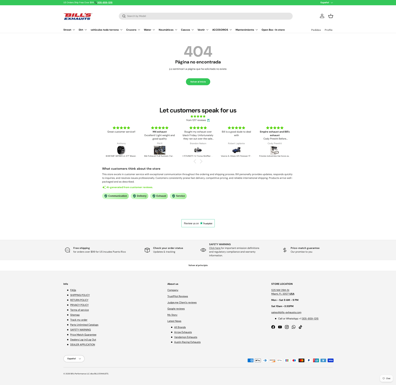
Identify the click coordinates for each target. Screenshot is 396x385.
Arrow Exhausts (183, 332)
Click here (215, 248)
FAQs (73, 290)
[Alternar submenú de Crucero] (139, 30)
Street (67, 29)
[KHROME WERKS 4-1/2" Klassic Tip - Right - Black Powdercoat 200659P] (121, 150)
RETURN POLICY (79, 300)
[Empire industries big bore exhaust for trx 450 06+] (274, 150)
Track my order (78, 319)
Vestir (201, 29)
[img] (198, 116)
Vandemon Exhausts (185, 337)
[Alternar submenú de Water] (154, 30)
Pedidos (316, 30)
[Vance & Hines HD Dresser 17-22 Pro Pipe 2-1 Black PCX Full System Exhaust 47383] (236, 150)
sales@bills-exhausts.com (286, 312)
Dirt (81, 29)
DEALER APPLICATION (82, 344)
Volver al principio (198, 265)
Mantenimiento (245, 29)
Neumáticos (166, 29)
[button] (330, 16)
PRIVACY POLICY (79, 305)
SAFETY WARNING (80, 329)
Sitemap (75, 314)
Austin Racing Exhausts (187, 342)
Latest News (174, 321)
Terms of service (79, 310)
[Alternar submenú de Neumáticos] (176, 30)
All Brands (180, 327)
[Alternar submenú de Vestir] (207, 30)
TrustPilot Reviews (177, 296)
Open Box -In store (273, 29)
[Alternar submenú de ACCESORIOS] (230, 30)
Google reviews (176, 308)
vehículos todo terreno (105, 29)
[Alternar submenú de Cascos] (192, 30)
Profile (329, 30)
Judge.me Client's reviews (182, 302)
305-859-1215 (310, 318)
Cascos (185, 29)
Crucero (131, 29)
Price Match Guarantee (83, 334)
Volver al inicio (198, 81)
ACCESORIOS (220, 29)
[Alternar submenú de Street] (74, 30)
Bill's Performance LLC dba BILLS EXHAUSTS (89, 373)
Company (172, 290)
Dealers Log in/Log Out (83, 339)
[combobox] (206, 16)
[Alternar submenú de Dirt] (86, 30)
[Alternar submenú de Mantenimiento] (256, 30)
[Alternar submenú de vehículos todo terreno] (121, 30)
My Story (172, 314)
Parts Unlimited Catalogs (84, 324)
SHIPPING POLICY (80, 295)
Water (147, 29)
